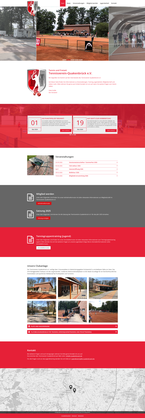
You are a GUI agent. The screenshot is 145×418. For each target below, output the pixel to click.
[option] (72, 33)
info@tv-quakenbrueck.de (74, 356)
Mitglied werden (92, 3)
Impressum (74, 415)
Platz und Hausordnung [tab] (40, 326)
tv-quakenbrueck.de (66, 415)
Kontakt (114, 3)
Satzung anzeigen (43, 218)
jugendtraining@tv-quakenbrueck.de (82, 359)
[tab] (87, 162)
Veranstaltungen (78, 3)
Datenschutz (81, 415)
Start (62, 3)
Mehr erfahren (65, 130)
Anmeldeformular (43, 248)
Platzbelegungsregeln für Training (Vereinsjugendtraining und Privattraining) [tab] (61, 332)
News (69, 3)
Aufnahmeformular (44, 203)
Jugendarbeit (104, 3)
